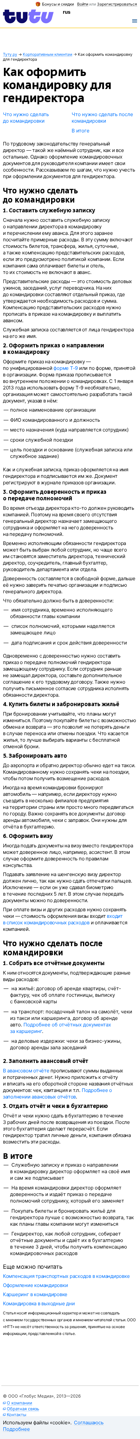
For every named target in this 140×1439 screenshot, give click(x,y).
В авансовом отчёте (26, 1071)
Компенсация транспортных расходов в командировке (66, 1276)
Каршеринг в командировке (35, 1294)
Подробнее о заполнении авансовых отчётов (57, 1093)
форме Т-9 (65, 368)
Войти (82, 4)
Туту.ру (10, 55)
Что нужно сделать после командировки (102, 117)
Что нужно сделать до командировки (26, 117)
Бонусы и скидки (58, 4)
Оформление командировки (35, 1285)
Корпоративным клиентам (47, 55)
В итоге (81, 131)
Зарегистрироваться (117, 4)
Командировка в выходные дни (39, 1303)
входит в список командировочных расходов (63, 919)
